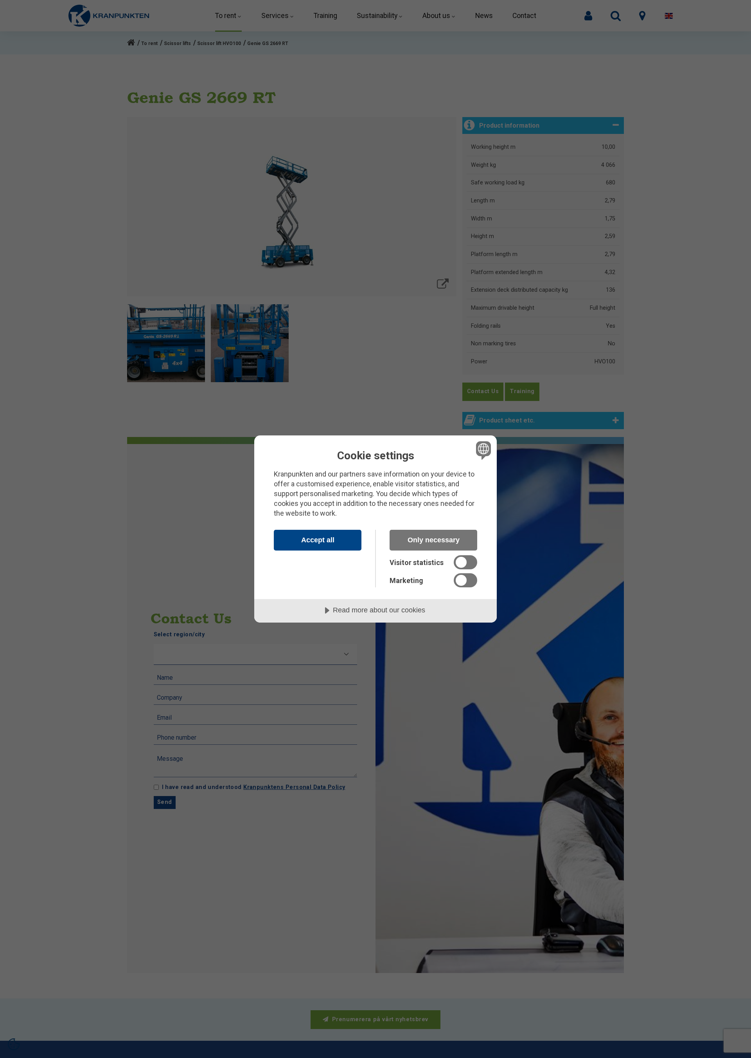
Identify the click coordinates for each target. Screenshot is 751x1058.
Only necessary (434, 540)
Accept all (317, 540)
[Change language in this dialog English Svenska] (482, 450)
